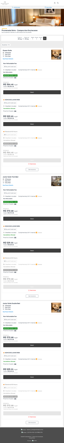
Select (32, 92)
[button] (31, 24)
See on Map (49, 7)
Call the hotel (17, 7)
